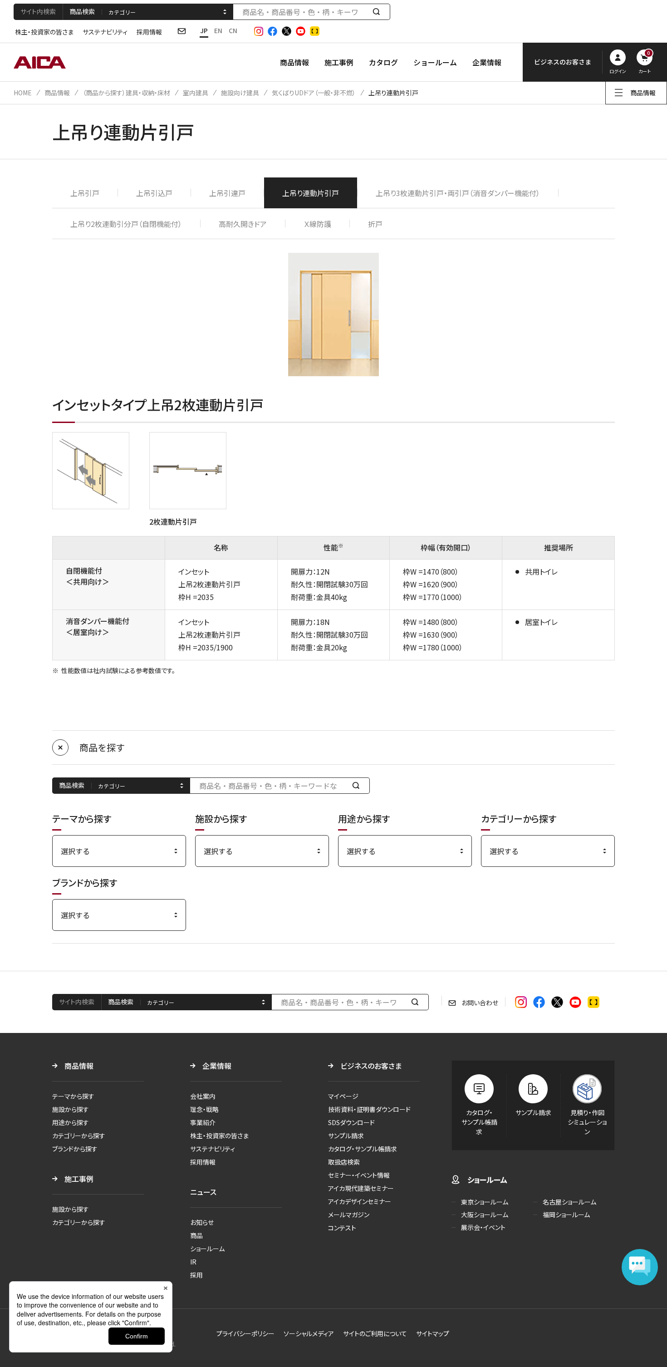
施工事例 (338, 62)
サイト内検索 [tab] (38, 11)
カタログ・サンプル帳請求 (362, 1148)
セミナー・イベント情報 (359, 1175)
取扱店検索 (344, 1161)
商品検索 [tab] (82, 11)
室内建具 (195, 92)
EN (218, 30)
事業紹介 (203, 1122)
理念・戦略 (204, 1109)
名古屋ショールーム (569, 1201)
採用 (196, 1274)
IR (193, 1261)
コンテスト (342, 1227)
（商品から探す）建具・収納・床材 (126, 92)
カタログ (383, 62)
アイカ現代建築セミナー (361, 1188)
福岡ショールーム (566, 1214)
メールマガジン (348, 1214)
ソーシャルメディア (309, 1333)
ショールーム (435, 62)
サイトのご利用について (375, 1333)
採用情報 (149, 31)
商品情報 (294, 62)
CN (233, 30)
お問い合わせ (479, 1002)
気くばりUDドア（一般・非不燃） (314, 92)
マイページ (343, 1096)
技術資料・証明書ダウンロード (369, 1109)
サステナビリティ (105, 31)
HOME (23, 92)
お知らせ (202, 1222)
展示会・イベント (483, 1227)
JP (204, 30)
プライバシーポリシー (245, 1333)
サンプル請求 (346, 1135)
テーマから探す (73, 1096)
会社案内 (203, 1096)
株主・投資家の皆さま (44, 31)
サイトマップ (432, 1333)
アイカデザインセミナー (359, 1201)
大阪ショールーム (484, 1214)
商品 (196, 1235)
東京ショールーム (484, 1201)
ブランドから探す (75, 1148)
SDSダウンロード (351, 1122)
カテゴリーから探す (78, 1135)
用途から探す (70, 1122)
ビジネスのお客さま (371, 1065)
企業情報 (486, 62)
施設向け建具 (240, 92)
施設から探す (70, 1109)
